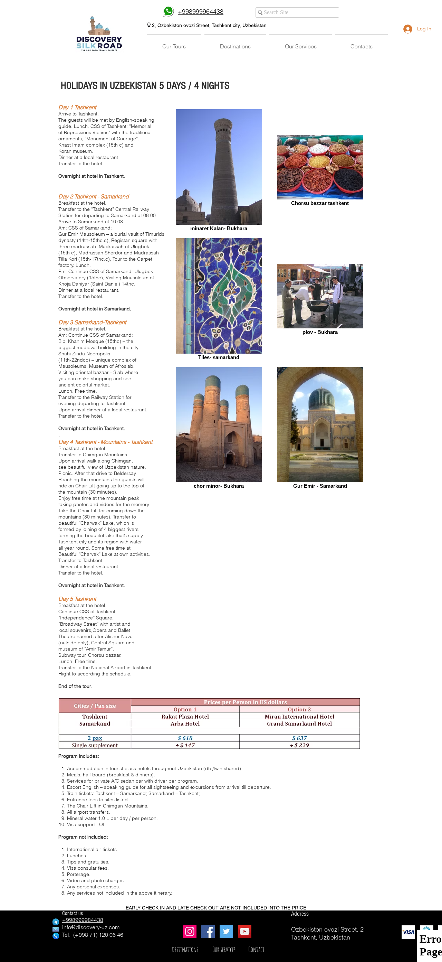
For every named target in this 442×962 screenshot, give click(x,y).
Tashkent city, (227, 25)
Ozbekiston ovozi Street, (184, 25)
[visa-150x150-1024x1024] (408, 932)
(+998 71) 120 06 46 (98, 934)
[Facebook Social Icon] (208, 931)
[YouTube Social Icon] (244, 931)
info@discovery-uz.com (90, 927)
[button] (174, 43)
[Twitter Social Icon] (226, 931)
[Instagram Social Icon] (189, 931)
